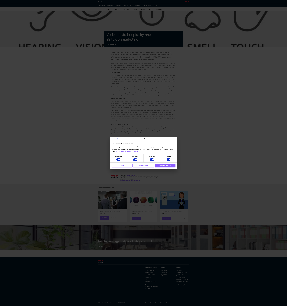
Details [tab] (143, 138)
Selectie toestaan (143, 165)
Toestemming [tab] (121, 138)
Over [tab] (166, 138)
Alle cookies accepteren (165, 165)
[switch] (135, 159)
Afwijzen (122, 165)
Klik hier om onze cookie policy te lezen (127, 151)
